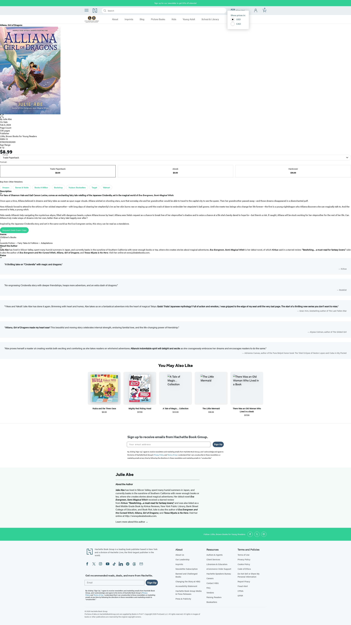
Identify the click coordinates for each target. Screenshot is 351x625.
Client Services (213, 559)
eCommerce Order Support (218, 568)
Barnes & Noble (22, 187)
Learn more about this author (131, 521)
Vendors (210, 592)
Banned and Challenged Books (186, 575)
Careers (209, 578)
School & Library (210, 19)
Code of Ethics (244, 568)
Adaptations (47, 243)
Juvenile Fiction (7, 243)
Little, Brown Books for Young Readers (18, 136)
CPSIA (240, 590)
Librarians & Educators (216, 564)
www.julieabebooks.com (138, 252)
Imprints (129, 19)
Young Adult (189, 19)
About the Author (8, 246)
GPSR (240, 595)
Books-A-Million (41, 187)
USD (238, 19)
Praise (3, 255)
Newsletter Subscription (187, 568)
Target (94, 187)
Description (6, 191)
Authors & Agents (214, 554)
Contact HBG (212, 583)
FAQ (208, 587)
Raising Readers (213, 597)
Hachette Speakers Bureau (218, 573)
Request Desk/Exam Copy (14, 230)
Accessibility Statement (186, 586)
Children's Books (8, 237)
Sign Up (218, 444)
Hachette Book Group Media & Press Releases (189, 592)
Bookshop (58, 187)
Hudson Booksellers (77, 187)
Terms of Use (243, 554)
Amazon (5, 187)
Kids (174, 19)
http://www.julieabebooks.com (140, 516)
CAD (238, 23)
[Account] (255, 10)
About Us (180, 554)
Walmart (106, 187)
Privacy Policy (244, 559)
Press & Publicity (183, 598)
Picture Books (158, 19)
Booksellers (211, 601)
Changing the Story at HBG (188, 581)
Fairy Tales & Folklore (28, 243)
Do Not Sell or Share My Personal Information (248, 575)
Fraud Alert (243, 586)
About (115, 19)
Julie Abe (7, 119)
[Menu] (86, 10)
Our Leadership (182, 559)
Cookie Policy (244, 564)
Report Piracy (244, 581)
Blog (142, 19)
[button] (175, 116)
